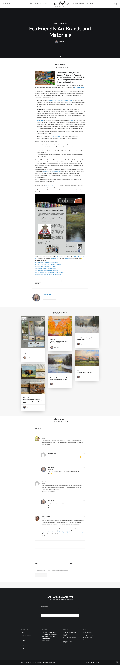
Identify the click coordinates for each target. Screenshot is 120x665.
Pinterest (59, 256)
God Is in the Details (67, 641)
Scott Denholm (69, 77)
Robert (44, 481)
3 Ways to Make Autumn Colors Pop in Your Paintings (59, 342)
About (31, 3)
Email (71, 563)
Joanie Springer (46, 516)
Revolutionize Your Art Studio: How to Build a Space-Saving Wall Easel (32, 401)
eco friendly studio (79, 87)
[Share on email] (67, 67)
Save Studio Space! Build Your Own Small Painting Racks (48, 274)
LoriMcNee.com (55, 258)
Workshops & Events (78, 3)
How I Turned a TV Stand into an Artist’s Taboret (46, 270)
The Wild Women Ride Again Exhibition (69, 633)
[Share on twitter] (54, 67)
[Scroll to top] (117, 662)
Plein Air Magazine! (60, 193)
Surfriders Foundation (56, 171)
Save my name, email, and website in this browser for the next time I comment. (52, 570)
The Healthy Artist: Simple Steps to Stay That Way (47, 262)
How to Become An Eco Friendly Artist (69, 73)
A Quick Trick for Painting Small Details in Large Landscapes (85, 371)
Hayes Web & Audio (51, 662)
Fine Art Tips (64, 23)
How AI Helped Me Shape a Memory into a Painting (87, 338)
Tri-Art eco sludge (55, 136)
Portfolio (38, 3)
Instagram (67, 258)
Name (36, 563)
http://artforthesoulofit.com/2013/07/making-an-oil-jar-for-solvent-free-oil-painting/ (62, 531)
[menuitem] (3, 4)
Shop (87, 3)
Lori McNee (62, 41)
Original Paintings (89, 635)
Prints (86, 639)
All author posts (49, 298)
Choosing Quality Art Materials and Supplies (45, 266)
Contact (24, 651)
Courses (45, 3)
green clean (37, 283)
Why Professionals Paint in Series (32, 353)
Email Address (45, 606)
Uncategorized (88, 637)
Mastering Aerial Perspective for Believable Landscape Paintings (59, 378)
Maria (43, 437)
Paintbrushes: (40, 120)
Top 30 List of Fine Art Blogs (69, 637)
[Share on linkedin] (60, 67)
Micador (71, 120)
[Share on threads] (56, 67)
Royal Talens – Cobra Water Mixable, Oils (59, 100)
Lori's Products (88, 632)
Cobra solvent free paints (49, 193)
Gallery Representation (27, 635)
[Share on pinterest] (58, 67)
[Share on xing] (65, 67)
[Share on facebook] (53, 67)
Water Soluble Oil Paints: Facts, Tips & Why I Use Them (48, 264)
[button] (3, 4)
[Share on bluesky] (63, 67)
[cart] (117, 4)
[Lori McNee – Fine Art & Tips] (60, 4)
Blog (91, 3)
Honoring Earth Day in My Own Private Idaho (45, 268)
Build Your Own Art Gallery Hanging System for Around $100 (49, 272)
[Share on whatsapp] (62, 67)
